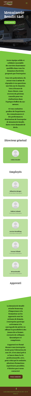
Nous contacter (9, 22)
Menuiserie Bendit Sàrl (14, 14)
